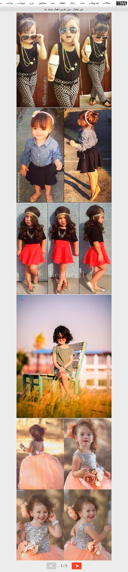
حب (53, 3)
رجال (72, 3)
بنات (82, 3)
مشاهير (42, 3)
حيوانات (21, 3)
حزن (32, 3)
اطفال (62, 3)
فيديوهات (94, 3)
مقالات (106, 3)
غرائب (9, 3)
